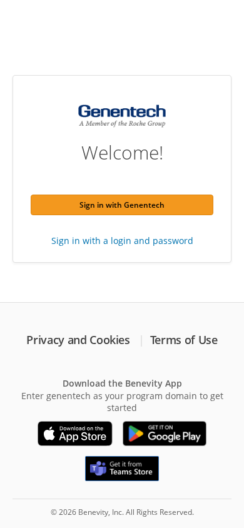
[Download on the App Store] (75, 433)
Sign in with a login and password (122, 240)
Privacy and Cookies (78, 339)
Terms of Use (184, 339)
